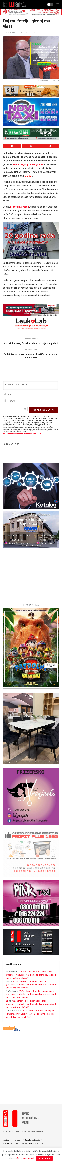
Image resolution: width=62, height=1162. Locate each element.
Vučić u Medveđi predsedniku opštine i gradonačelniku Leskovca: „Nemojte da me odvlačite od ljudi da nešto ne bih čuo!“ (31, 974)
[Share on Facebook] (12, 146)
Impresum (17, 1140)
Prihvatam (44, 1158)
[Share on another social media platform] (50, 146)
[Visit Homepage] (14, 4)
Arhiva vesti (27, 1143)
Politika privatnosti (10, 1143)
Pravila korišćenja (32, 1140)
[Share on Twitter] (31, 146)
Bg (7, 1001)
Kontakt (6, 1140)
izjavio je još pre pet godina (28, 164)
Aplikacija (39, 1143)
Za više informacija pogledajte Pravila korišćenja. (22, 433)
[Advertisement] (31, 1068)
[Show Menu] (57, 4)
